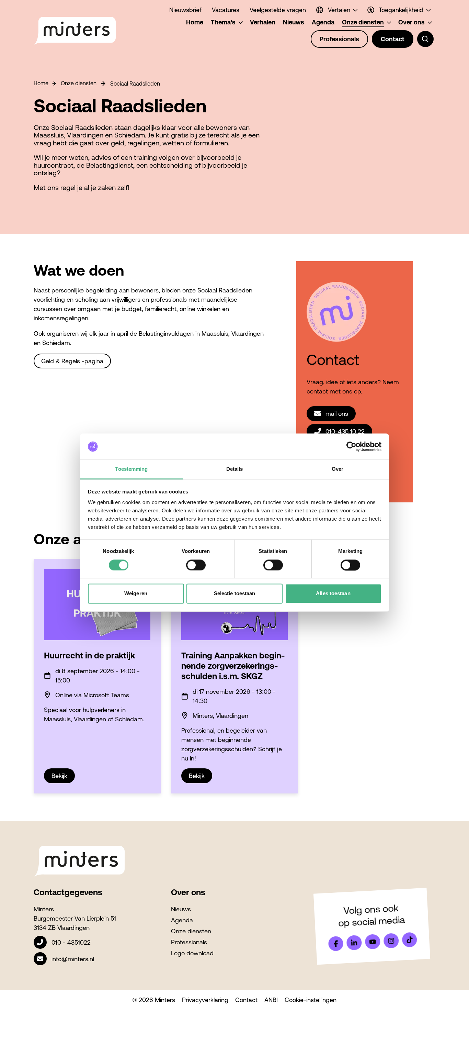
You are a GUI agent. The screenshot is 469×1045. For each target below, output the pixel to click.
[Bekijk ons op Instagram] (391, 941)
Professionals (189, 942)
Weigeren (135, 594)
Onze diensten (78, 83)
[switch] (196, 564)
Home (41, 83)
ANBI (271, 999)
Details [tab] (234, 469)
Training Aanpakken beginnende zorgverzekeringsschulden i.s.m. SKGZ (233, 666)
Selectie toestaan (234, 594)
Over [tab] (337, 469)
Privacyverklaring (205, 999)
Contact (246, 999)
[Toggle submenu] (425, 39)
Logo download (192, 953)
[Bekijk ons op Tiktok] (409, 940)
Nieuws (181, 909)
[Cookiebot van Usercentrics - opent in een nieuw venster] (351, 446)
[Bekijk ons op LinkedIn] (354, 942)
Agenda (182, 920)
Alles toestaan (333, 594)
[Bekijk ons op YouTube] (372, 941)
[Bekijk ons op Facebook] (336, 944)
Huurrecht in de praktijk (89, 655)
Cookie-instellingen (310, 999)
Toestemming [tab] (131, 469)
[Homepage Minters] (75, 31)
